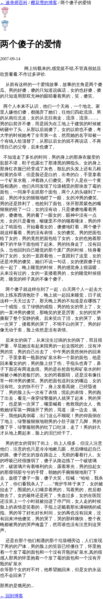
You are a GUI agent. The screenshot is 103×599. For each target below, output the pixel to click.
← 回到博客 (11, 595)
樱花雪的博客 (44, 2)
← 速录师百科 (13, 2)
